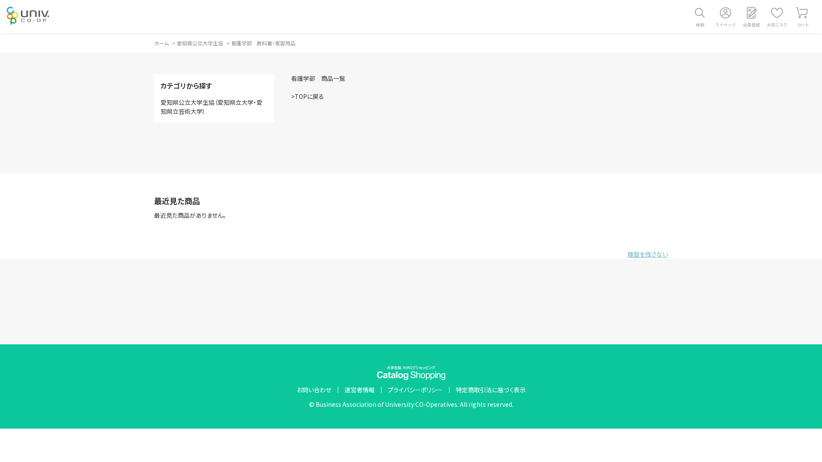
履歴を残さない (648, 254)
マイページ (725, 24)
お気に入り (777, 24)
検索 (700, 24)
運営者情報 (360, 390)
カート (803, 24)
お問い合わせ (314, 390)
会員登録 (751, 24)
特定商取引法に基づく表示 (491, 390)
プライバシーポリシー (415, 390)
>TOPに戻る (307, 96)
